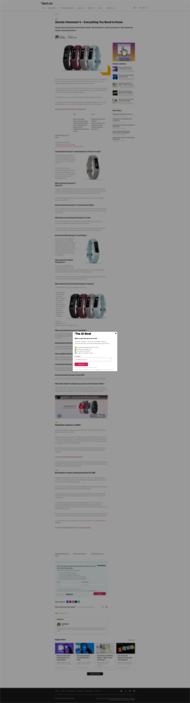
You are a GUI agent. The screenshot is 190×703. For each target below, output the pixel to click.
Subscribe (81, 364)
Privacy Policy (98, 369)
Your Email (78, 356)
